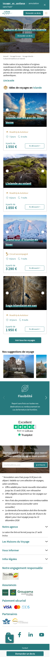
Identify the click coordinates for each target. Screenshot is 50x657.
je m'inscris (40, 465)
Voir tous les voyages (25, 340)
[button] (7, 13)
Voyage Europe (15, 56)
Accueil (5, 56)
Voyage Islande (27, 56)
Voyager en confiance (14, 3)
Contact (25, 648)
